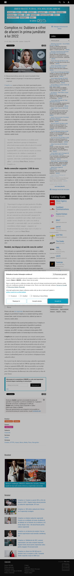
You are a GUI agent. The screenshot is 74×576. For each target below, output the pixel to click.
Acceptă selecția (37, 301)
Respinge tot (16, 301)
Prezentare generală (61, 274)
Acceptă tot (58, 301)
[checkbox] (11, 296)
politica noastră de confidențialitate (16, 292)
